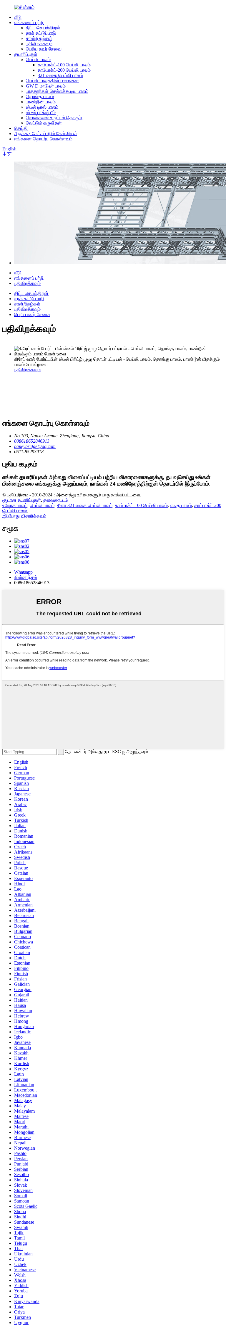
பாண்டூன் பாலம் (41, 101)
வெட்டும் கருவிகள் (44, 122)
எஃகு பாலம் (181, 505)
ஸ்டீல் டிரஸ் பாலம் (42, 107)
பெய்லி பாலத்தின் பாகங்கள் (52, 80)
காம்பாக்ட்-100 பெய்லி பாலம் (64, 64)
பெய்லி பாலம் (38, 59)
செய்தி (21, 128)
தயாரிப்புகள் (25, 54)
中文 (7, 154)
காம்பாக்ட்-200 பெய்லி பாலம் (64, 70)
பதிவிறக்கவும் (39, 43)
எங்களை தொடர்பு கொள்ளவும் (43, 138)
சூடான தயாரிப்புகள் (21, 500)
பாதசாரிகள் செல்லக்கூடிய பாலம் (57, 91)
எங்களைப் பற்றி (29, 22)
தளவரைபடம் (55, 500)
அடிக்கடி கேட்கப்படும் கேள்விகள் (45, 133)
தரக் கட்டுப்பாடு (41, 33)
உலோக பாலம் (14, 505)
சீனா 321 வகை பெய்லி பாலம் (84, 505)
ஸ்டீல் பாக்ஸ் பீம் (41, 112)
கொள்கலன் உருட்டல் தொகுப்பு (55, 117)
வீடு (17, 17)
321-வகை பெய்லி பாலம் (60, 75)
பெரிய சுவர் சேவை (44, 48)
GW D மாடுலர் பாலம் (46, 85)
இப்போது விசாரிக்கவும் (24, 515)
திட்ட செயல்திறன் (43, 27)
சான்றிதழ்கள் (39, 38)
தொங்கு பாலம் (40, 96)
